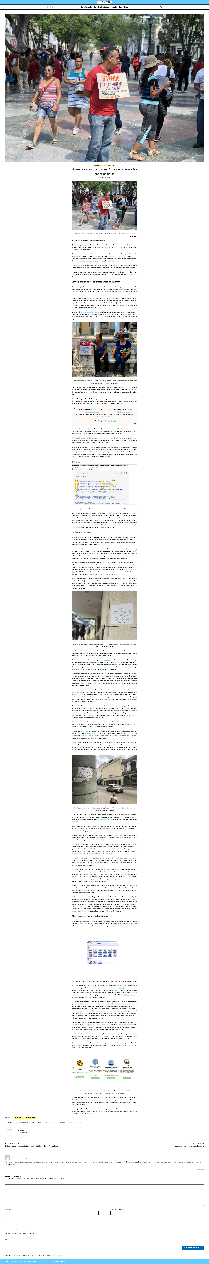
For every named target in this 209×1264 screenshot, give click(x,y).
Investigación (86, 7)
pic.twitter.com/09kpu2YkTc (104, 416)
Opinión (113, 7)
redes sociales (73, 1122)
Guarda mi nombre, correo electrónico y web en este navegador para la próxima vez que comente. (35, 1229)
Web (6, 1218)
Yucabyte (100, 177)
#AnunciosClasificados (92, 412)
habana (46, 1122)
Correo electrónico (117, 1209)
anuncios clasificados (22, 1122)
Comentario (9, 1182)
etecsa (39, 1122)
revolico (82, 1122)
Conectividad (97, 165)
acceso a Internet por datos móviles (85, 1091)
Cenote (42, 1261)
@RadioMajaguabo (123, 412)
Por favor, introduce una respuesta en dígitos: (19, 1233)
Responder (200, 1169)
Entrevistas (123, 7)
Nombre (8, 1209)
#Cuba (95, 409)
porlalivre (63, 1122)
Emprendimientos (109, 165)
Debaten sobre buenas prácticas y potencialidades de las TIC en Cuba (31, 1145)
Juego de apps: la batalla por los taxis (189, 1145)
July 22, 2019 (112, 421)
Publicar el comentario (193, 1248)
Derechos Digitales (101, 7)
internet (54, 1122)
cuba (32, 1122)
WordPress (62, 1261)
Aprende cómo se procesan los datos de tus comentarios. (48, 1255)
